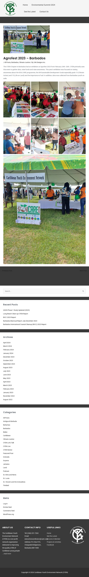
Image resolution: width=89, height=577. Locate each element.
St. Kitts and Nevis (9, 475)
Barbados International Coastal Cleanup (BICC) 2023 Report (24, 324)
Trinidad (6, 485)
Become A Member (53, 539)
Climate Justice (24, 62)
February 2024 (8, 350)
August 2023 (7, 367)
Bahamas (6, 425)
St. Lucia (6, 478)
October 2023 (8, 360)
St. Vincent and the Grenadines (14, 482)
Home (25, 5)
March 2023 (7, 385)
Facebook (50, 545)
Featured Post (8, 453)
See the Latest (30, 12)
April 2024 (6, 343)
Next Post (84, 271)
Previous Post (6, 271)
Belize (5, 432)
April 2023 (6, 382)
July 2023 (6, 371)
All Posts (7, 62)
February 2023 (8, 389)
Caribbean (7, 435)
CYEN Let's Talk (8, 443)
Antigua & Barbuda (10, 421)
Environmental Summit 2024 (43, 5)
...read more (6, 554)
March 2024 (7, 346)
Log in (5, 504)
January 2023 (8, 392)
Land (5, 467)
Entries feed (7, 507)
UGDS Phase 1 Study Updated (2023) (16, 310)
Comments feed (8, 511)
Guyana (6, 460)
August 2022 (7, 399)
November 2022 (9, 396)
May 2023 (6, 378)
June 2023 (7, 375)
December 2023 (8, 357)
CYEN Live (6, 446)
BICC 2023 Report (9, 317)
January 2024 (8, 353)
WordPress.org (8, 514)
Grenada (6, 457)
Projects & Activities (54, 542)
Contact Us (44, 12)
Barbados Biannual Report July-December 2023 (20, 321)
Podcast (6, 471)
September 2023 (9, 364)
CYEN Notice (7, 450)
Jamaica (6, 464)
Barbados (14, 62)
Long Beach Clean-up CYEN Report (15, 314)
